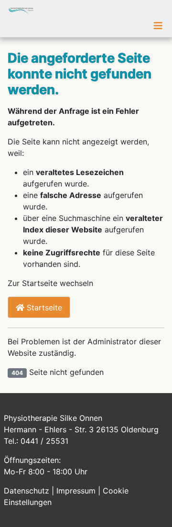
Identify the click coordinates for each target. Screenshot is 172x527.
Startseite (43, 307)
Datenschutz (28, 490)
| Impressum (75, 490)
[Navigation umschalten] (158, 26)
